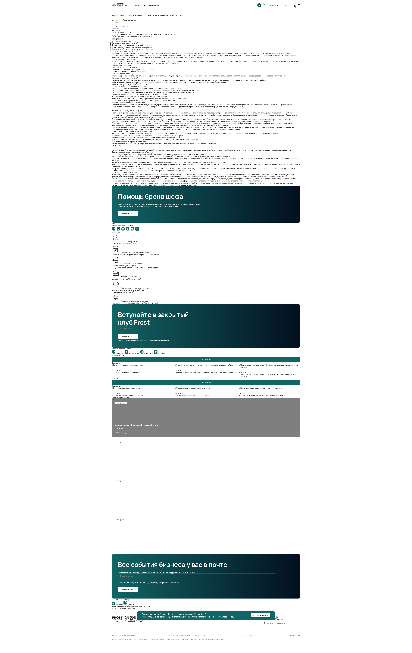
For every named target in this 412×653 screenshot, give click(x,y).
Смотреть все (206, 359)
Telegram (119, 604)
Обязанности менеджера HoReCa (125, 43)
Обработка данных (293, 635)
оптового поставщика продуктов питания (199, 129)
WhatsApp (131, 604)
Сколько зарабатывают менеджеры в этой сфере (132, 49)
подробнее (200, 614)
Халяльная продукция (148, 268)
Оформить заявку (127, 213)
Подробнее (119, 433)
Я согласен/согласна (260, 615)
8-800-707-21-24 (278, 5)
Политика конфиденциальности (123, 635)
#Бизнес (115, 223)
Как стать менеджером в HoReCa (125, 51)
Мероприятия (153, 5)
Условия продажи (245, 635)
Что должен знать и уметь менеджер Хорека (130, 45)
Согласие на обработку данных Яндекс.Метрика (187, 635)
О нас (132, 243)
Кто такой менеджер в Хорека (124, 41)
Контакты (129, 292)
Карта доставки (151, 254)
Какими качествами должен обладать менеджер (132, 47)
